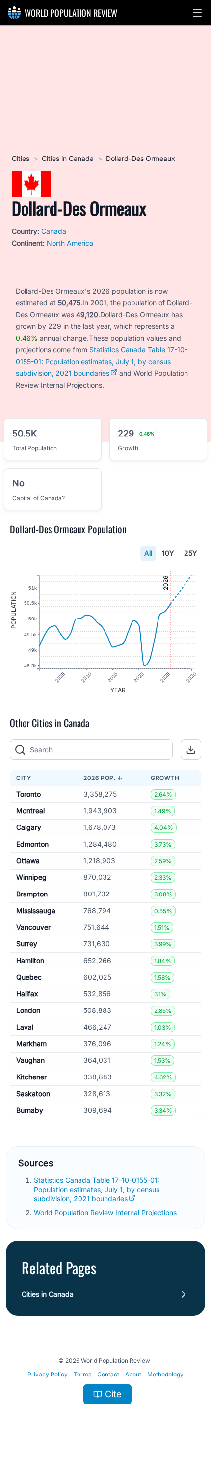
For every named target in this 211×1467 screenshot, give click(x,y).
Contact (108, 1374)
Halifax (27, 993)
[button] (197, 13)
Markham (31, 1043)
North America (70, 243)
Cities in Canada (68, 158)
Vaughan (30, 1060)
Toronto (28, 794)
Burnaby (29, 1110)
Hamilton (30, 960)
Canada (53, 231)
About (133, 1374)
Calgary (28, 827)
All (148, 553)
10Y (168, 553)
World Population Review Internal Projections (105, 1212)
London (28, 1010)
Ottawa (28, 860)
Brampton (32, 894)
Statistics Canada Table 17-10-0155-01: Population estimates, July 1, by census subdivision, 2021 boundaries (101, 361)
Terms (82, 1374)
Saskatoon (33, 1093)
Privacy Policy (47, 1374)
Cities (20, 158)
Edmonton (32, 844)
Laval (24, 1027)
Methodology (165, 1374)
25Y (190, 553)
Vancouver (33, 927)
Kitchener (31, 1077)
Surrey (26, 944)
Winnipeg (31, 877)
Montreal (30, 810)
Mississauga (35, 910)
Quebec (29, 977)
